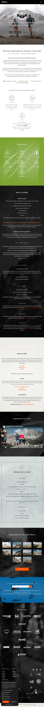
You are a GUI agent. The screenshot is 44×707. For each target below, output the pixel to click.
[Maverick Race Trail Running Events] (4, 2)
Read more (10, 687)
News (3, 678)
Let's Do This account (33, 325)
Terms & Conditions (29, 328)
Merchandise (5, 679)
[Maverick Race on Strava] (40, 669)
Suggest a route (16, 676)
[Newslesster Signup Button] (31, 586)
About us (14, 671)
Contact (14, 673)
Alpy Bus (22, 388)
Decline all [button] (13, 701)
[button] (9, 704)
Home (3, 671)
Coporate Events (16, 674)
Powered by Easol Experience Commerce (22, 697)
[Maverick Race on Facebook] (36, 669)
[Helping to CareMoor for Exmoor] (38, 674)
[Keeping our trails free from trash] (38, 681)
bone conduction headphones (30, 318)
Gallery (3, 676)
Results (3, 674)
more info (15, 32)
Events (3, 673)
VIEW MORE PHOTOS (22, 569)
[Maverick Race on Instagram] (33, 669)
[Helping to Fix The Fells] (31, 681)
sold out (29, 32)
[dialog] (9, 693)
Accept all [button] (6, 701)
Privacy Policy (23, 595)
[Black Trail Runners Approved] (31, 674)
